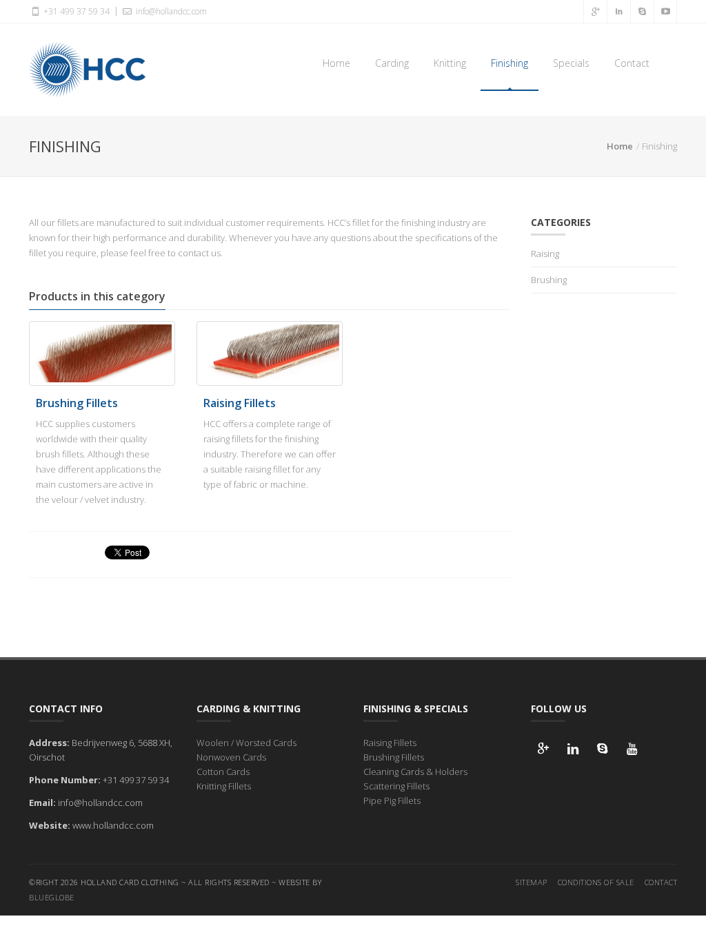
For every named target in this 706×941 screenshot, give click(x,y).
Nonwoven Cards (231, 757)
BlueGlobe (51, 897)
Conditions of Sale (596, 882)
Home (336, 63)
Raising (545, 253)
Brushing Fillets (77, 403)
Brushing (549, 279)
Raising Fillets (239, 403)
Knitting (450, 63)
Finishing (509, 63)
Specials (571, 63)
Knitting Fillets (223, 786)
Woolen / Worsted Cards (246, 742)
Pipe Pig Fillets (392, 800)
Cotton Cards (223, 771)
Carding (392, 63)
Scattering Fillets (396, 786)
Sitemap (531, 882)
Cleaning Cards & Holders (415, 771)
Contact (631, 63)
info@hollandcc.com (170, 11)
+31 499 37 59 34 (75, 11)
